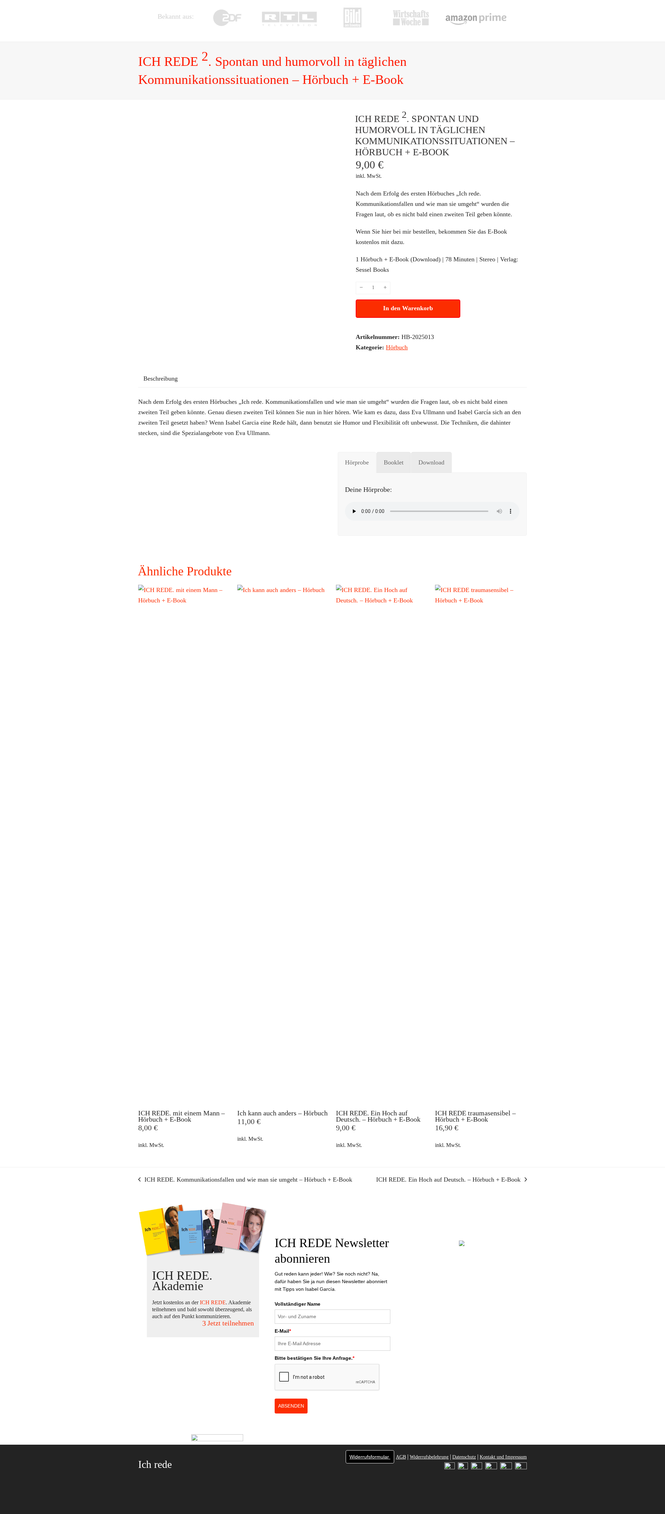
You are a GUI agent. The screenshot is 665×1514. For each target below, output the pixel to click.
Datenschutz (464, 1457)
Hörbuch (397, 347)
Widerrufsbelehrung (429, 1457)
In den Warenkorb (408, 308)
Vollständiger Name (297, 1304)
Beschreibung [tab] (160, 378)
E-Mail (283, 1331)
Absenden (291, 1406)
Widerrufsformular (369, 1457)
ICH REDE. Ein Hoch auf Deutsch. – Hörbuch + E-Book (448, 1180)
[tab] (357, 462)
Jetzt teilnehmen (230, 1323)
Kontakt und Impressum (503, 1457)
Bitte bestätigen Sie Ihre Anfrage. (314, 1358)
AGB (401, 1457)
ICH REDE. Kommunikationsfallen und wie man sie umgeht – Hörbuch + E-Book (245, 1180)
